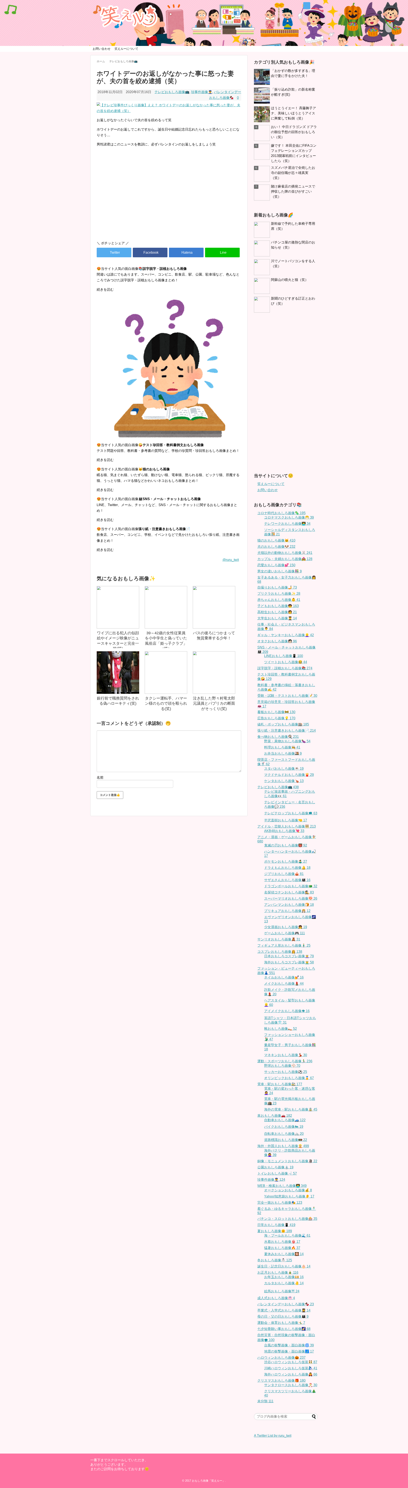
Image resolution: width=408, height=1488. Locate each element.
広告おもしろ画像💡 (276, 718)
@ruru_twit (230, 560)
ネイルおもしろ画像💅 (284, 977)
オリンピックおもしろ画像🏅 (289, 1078)
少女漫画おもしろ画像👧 (285, 927)
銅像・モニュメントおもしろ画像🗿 (287, 1161)
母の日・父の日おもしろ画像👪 (283, 1316)
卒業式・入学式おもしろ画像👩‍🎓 (283, 1310)
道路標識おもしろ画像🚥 (285, 1140)
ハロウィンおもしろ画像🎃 (281, 1357)
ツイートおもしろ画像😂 (285, 662)
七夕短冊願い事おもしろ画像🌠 (283, 1329)
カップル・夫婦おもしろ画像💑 (284, 559)
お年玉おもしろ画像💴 (284, 1277)
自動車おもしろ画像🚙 (285, 1120)
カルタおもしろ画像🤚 (284, 1283)
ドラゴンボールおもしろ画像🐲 (290, 886)
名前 (100, 777)
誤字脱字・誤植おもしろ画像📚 (284, 668)
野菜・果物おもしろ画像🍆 (287, 741)
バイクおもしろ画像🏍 (283, 1126)
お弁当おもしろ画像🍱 (283, 753)
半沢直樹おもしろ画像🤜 (285, 820)
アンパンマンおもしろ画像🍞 (289, 904)
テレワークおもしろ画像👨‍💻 (287, 523)
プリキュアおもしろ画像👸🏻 (287, 911)
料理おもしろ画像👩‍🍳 (282, 747)
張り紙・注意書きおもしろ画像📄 (286, 730)
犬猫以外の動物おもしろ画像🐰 (284, 553)
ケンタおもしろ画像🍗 (284, 781)
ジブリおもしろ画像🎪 (284, 874)
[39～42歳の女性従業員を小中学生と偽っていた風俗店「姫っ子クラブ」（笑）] (166, 607)
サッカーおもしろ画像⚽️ (285, 1072)
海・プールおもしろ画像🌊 (287, 1235)
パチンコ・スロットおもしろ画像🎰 (287, 1219)
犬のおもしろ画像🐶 (276, 546)
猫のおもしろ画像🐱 (276, 540)
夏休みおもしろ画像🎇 (284, 1254)
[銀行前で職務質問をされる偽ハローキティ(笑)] (118, 672)
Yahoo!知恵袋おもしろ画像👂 (289, 1196)
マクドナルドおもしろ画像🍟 (289, 775)
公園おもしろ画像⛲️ (275, 1167)
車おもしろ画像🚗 (274, 1115)
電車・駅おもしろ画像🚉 (279, 1084)
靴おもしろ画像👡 (280, 1028)
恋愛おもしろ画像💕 (276, 565)
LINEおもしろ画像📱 (283, 656)
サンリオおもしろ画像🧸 (278, 939)
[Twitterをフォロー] (306, 5)
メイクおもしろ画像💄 (284, 983)
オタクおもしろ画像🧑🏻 (277, 641)
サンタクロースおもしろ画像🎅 (290, 1385)
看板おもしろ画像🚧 (276, 712)
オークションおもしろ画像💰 (288, 1190)
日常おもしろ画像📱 (276, 1225)
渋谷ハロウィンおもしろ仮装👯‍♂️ (290, 1362)
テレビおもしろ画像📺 (171, 92)
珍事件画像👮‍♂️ (201, 92)
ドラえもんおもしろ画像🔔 (287, 867)
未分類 (265, 1401)
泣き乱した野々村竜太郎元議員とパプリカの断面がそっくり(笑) (214, 703)
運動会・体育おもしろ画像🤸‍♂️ (281, 1322)
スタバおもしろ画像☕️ (284, 768)
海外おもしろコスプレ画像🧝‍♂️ (289, 962)
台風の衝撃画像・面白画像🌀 (289, 1345)
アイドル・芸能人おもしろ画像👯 (286, 826)
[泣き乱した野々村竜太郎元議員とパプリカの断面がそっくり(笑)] (214, 672)
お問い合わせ (101, 48)
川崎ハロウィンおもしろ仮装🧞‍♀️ (290, 1368)
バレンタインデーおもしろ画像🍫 (285, 1304)
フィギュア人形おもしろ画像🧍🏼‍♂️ (283, 945)
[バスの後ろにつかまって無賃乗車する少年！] (214, 607)
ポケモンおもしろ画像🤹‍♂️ (285, 861)
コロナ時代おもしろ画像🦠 (281, 513)
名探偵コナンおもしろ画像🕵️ (289, 892)
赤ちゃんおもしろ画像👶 (278, 600)
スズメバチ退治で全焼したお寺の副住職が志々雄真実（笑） (293, 173)
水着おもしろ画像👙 (282, 1241)
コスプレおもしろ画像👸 (279, 951)
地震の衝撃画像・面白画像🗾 (289, 1351)
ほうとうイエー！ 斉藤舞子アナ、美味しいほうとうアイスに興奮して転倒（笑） (293, 113)
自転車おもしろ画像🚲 (284, 1133)
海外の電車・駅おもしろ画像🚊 (290, 1109)
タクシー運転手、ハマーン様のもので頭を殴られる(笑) (166, 703)
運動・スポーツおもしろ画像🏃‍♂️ (284, 1061)
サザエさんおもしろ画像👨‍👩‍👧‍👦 (287, 880)
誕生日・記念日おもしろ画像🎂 (283, 1266)
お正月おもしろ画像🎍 (277, 1272)
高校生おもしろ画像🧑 (277, 612)
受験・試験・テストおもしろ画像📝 (287, 695)
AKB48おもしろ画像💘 (284, 831)
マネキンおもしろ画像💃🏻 (285, 1055)
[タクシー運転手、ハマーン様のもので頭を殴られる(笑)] (166, 672)
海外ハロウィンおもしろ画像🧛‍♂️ (290, 1374)
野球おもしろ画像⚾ (282, 1065)
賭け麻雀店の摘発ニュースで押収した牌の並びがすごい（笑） (293, 191)
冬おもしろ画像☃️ (274, 1260)
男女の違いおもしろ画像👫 (279, 571)
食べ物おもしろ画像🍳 (278, 736)
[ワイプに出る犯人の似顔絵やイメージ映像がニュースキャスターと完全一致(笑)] (118, 607)
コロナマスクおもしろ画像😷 (289, 517)
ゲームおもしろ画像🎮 (284, 933)
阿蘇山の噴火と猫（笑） (289, 280)
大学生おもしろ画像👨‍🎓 (277, 618)
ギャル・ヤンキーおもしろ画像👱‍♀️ (285, 635)
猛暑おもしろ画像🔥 (282, 1248)
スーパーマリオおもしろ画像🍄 (290, 898)
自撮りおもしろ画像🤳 (277, 587)
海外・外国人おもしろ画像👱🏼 (283, 1146)
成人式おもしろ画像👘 (276, 1298)
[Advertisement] (169, 201)
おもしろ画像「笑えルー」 (208, 1480)
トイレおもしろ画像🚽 (277, 1173)
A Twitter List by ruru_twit (272, 1435)
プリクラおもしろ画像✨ (278, 593)
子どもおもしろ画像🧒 (278, 606)
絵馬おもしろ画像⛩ (281, 1291)
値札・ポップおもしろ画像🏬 (283, 724)
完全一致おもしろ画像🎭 (279, 1202)
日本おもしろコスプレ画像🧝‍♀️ (289, 956)
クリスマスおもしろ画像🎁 (281, 1380)
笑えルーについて (126, 48)
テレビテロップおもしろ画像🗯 (290, 813)
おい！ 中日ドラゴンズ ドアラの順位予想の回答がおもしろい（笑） (294, 132)
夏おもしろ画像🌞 (274, 1231)
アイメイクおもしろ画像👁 (287, 1011)
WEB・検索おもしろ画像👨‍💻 (282, 1186)
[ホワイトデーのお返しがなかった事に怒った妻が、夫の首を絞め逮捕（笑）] (186, 252)
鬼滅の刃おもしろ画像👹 (285, 845)
